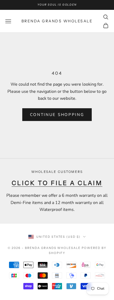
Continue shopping (57, 114)
